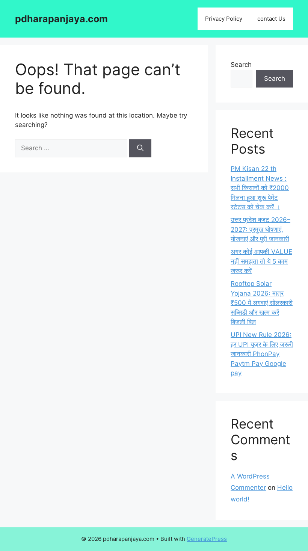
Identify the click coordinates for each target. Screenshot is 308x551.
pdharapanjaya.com (61, 18)
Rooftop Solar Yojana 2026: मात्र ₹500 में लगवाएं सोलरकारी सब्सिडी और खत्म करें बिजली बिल (262, 303)
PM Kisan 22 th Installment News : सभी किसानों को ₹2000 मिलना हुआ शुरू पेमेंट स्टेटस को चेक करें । (260, 188)
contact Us (271, 18)
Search (241, 64)
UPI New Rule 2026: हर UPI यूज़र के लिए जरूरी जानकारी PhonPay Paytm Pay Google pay (262, 354)
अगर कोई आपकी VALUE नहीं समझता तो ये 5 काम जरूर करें (261, 261)
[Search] (140, 148)
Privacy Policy (223, 18)
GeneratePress (207, 538)
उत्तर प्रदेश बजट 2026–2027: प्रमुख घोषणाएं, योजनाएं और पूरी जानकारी (260, 229)
